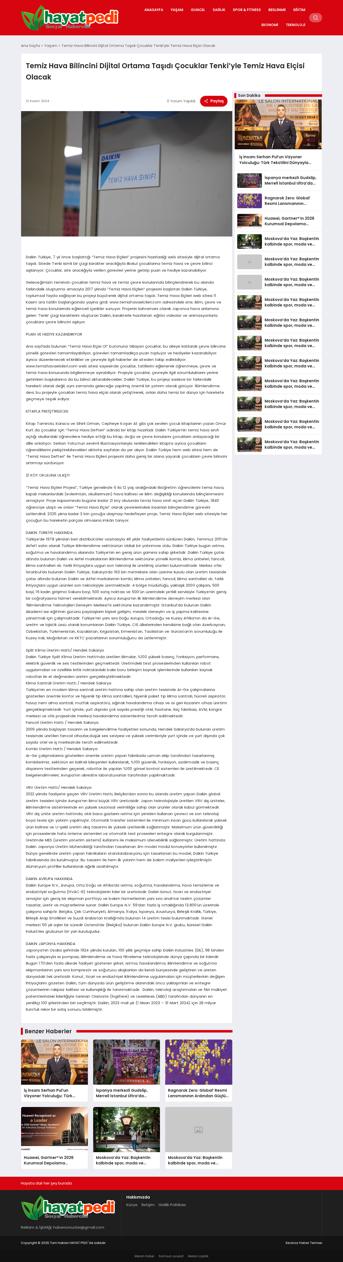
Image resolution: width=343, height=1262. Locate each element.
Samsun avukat (171, 1256)
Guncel (198, 9)
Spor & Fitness (247, 9)
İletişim (148, 1204)
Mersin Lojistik (198, 1256)
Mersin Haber (144, 1256)
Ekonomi (269, 24)
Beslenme (277, 9)
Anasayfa (153, 9)
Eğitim (299, 9)
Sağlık (219, 9)
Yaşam (177, 9)
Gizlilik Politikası (172, 1204)
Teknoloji (295, 24)
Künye (132, 1204)
